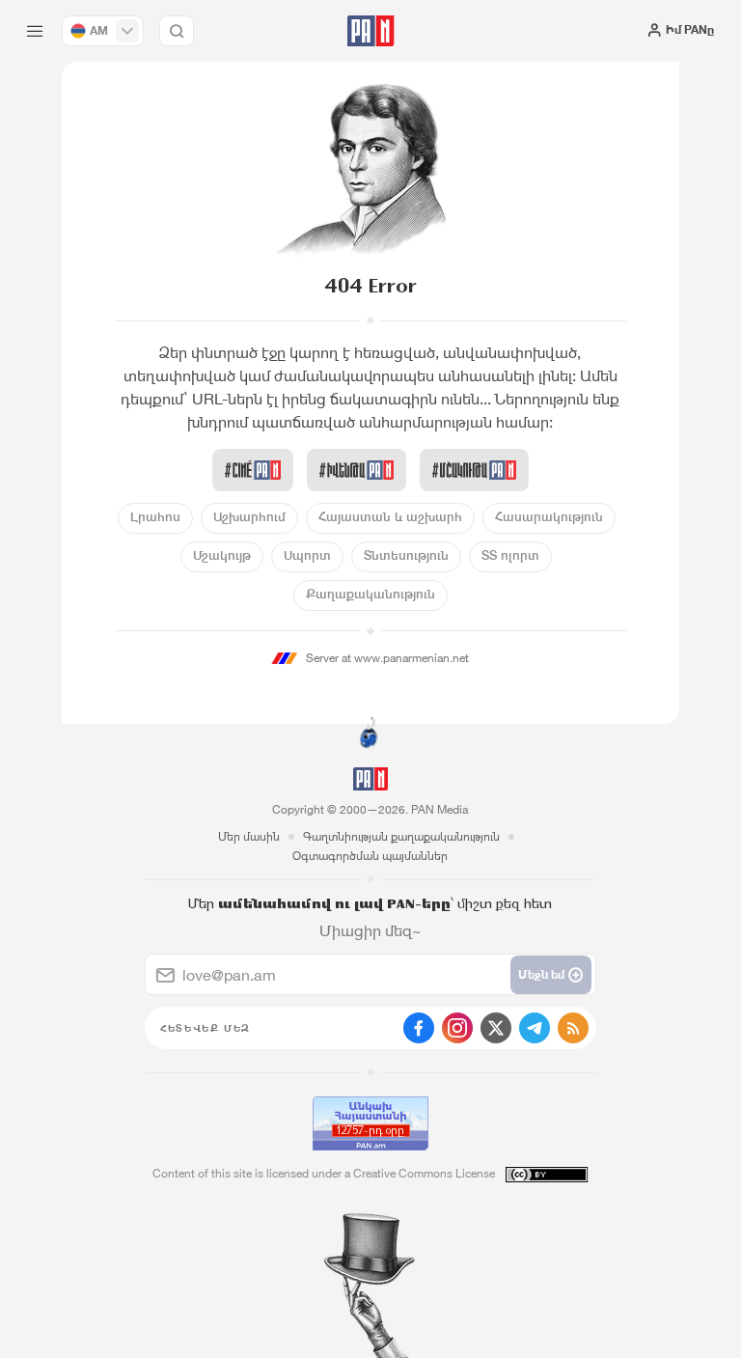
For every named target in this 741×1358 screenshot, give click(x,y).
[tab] (471, 348)
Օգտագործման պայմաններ (370, 855)
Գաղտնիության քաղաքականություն (401, 836)
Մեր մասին (249, 836)
